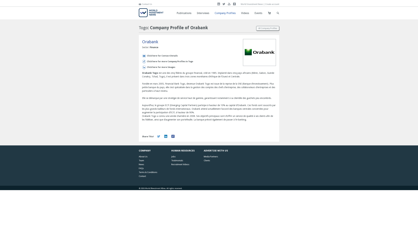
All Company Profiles (267, 28)
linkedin (218, 4)
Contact (142, 176)
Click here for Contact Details (162, 56)
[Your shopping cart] (269, 13)
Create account (272, 4)
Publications (184, 13)
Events (258, 13)
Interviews (203, 13)
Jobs (173, 156)
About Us (143, 156)
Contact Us (147, 4)
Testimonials (177, 160)
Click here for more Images (161, 67)
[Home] (151, 16)
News (141, 164)
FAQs (141, 168)
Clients (207, 160)
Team (141, 160)
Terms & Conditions (148, 172)
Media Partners (211, 156)
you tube (229, 4)
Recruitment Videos (180, 164)
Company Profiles (225, 13)
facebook (234, 4)
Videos (245, 13)
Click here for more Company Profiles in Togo (170, 61)
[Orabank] (259, 52)
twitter (224, 4)
